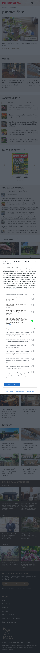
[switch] (32, 299)
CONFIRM (11, 384)
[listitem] (20, 295)
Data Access (20, 391)
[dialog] (20, 326)
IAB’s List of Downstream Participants (22, 289)
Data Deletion (9, 391)
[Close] (36, 262)
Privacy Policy (31, 391)
